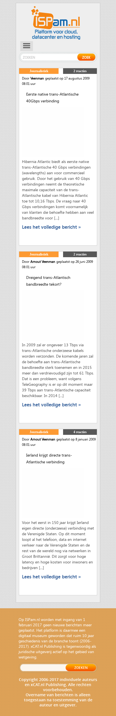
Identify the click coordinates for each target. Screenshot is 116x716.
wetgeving (27, 657)
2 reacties (80, 71)
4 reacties (80, 432)
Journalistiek (39, 71)
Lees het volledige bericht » (51, 227)
